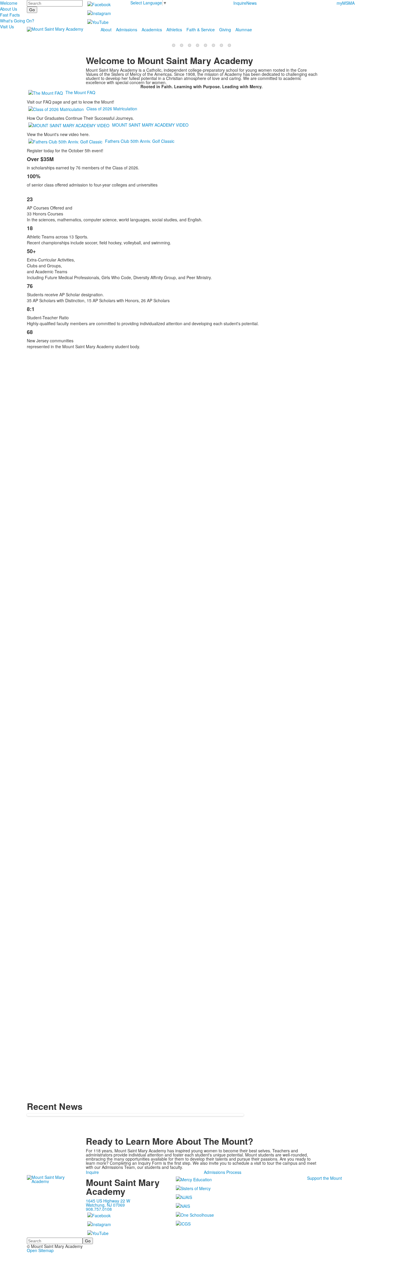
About (106, 29)
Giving (225, 29)
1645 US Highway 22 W (108, 1201)
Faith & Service (200, 29)
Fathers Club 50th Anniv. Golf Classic (139, 141)
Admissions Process (222, 1172)
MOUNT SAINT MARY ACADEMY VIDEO (150, 125)
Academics (152, 29)
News (251, 3)
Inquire (239, 3)
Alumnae (243, 29)
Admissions (126, 29)
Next (396, 641)
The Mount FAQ (80, 92)
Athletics (174, 29)
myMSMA (346, 3)
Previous (7, 641)
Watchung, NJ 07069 (105, 1205)
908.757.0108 (99, 1209)
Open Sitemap (40, 1250)
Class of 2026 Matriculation (111, 109)
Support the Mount (324, 1178)
